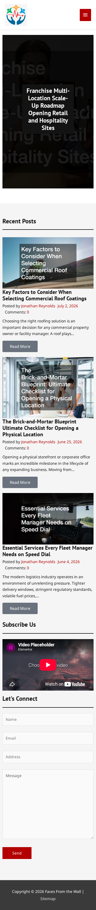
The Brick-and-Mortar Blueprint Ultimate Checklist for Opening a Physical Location (40, 428)
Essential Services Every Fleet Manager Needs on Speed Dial (47, 551)
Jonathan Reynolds (38, 306)
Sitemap (48, 898)
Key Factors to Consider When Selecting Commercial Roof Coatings (44, 295)
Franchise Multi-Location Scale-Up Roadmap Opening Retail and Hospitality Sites (48, 109)
